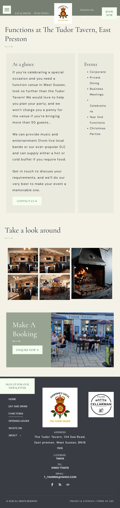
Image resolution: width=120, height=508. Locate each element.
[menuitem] (22, 13)
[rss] (60, 485)
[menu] (7, 10)
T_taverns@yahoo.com (60, 477)
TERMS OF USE (105, 501)
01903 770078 (60, 467)
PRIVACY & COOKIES (82, 501)
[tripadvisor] (67, 485)
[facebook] (52, 485)
